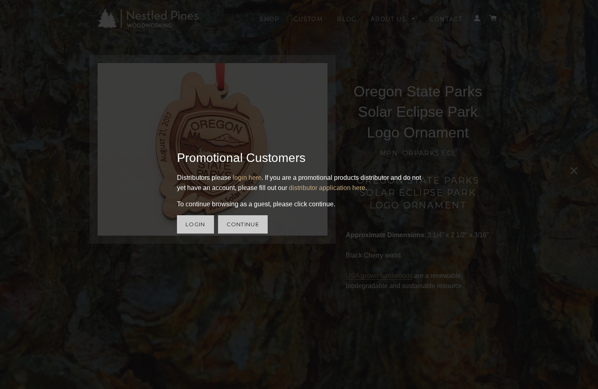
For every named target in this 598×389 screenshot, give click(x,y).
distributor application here (327, 187)
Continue (243, 224)
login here (247, 177)
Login (195, 224)
